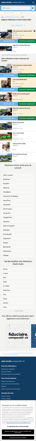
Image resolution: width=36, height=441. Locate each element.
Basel (5, 282)
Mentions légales (6, 398)
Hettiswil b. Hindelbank (10, 196)
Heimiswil (6, 221)
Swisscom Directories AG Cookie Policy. (18, 422)
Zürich (5, 269)
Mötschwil (6, 179)
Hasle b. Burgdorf (9, 226)
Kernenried (6, 213)
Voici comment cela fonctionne (10, 384)
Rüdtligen (6, 230)
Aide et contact (5, 396)
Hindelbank (6, 192)
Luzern (5, 273)
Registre (3, 386)
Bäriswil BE (6, 247)
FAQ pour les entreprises (8, 381)
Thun (5, 307)
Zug (4, 294)
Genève (5, 303)
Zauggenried (7, 217)
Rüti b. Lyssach (8, 175)
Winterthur (6, 290)
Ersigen (5, 243)
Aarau (5, 299)
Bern (4, 277)
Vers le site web (9, 41)
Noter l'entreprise (6, 371)
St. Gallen (6, 286)
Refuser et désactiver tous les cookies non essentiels (18, 432)
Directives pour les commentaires (10, 374)
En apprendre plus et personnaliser (18, 426)
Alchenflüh (6, 205)
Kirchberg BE (7, 234)
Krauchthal (6, 200)
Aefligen (6, 255)
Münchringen (7, 209)
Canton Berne (9, 17)
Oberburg (6, 188)
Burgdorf (6, 183)
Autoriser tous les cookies (18, 437)
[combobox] (16, 8)
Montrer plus (19, 311)
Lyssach (17, 17)
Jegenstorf (7, 238)
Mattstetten (7, 251)
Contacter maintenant (27, 41)
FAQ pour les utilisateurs (8, 369)
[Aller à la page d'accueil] (13, 2)
